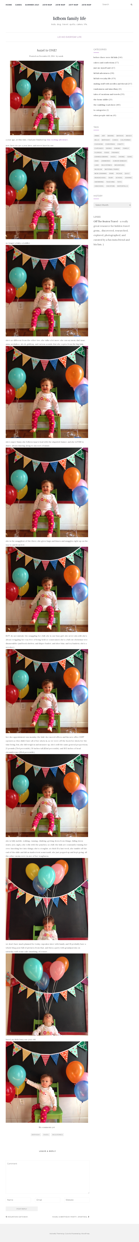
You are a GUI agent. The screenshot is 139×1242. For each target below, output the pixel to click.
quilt (127, 173)
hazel (46, 1135)
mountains (119, 165)
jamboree (105, 161)
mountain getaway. (17, 1217)
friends (115, 152)
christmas (110, 144)
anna (97, 136)
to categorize (100, 110)
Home (9, 5)
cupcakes (99, 148)
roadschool (100, 178)
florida (98, 152)
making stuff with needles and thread (110, 84)
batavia (120, 136)
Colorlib (68, 1234)
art (103, 136)
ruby (111, 178)
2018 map (60, 5)
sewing (128, 178)
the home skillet (101, 99)
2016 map (86, 5)
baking (111, 136)
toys (119, 182)
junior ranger (120, 161)
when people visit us (103, 115)
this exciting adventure (57, 140)
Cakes (18, 5)
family (126, 148)
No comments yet (47, 1127)
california (125, 140)
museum (98, 169)
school (119, 178)
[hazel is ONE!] (47, 98)
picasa (119, 173)
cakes (115, 140)
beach (129, 136)
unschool (99, 186)
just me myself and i (102, 68)
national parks (112, 169)
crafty (121, 144)
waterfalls (122, 186)
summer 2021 (32, 5)
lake (97, 165)
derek (109, 148)
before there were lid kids (105, 57)
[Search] (131, 5)
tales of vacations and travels (107, 94)
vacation (110, 186)
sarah (61, 56)
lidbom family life (69, 18)
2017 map (73, 5)
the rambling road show (104, 105)
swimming (99, 182)
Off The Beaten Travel (106, 221)
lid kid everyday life (69, 37)
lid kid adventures (102, 73)
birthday (36, 1135)
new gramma (101, 173)
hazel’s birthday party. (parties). (70, 1217)
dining (117, 148)
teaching (110, 182)
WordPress (85, 1234)
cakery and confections (104, 62)
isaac (129, 157)
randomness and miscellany (106, 89)
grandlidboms (101, 157)
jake (97, 161)
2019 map (47, 5)
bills (97, 140)
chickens (99, 144)
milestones (57, 1135)
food (106, 152)
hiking (122, 157)
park (111, 173)
